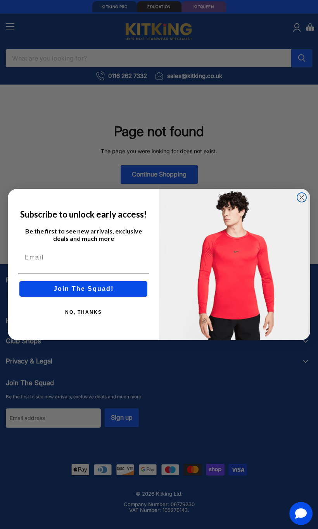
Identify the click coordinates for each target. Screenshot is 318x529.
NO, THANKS (83, 312)
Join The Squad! (84, 288)
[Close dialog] (301, 197)
